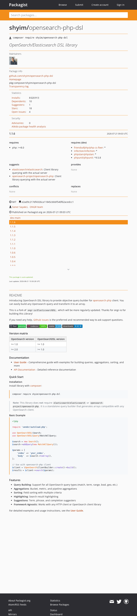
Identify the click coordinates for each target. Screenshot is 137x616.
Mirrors (12, 614)
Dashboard (56, 614)
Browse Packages (59, 604)
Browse (63, 4)
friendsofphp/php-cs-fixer (88, 147)
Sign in (120, 4)
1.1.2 (12, 239)
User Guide (20, 362)
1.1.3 (12, 235)
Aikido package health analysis (29, 126)
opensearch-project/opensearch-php (32, 176)
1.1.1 (12, 243)
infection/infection (84, 150)
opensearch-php (102, 300)
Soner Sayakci (20, 207)
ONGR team (36, 207)
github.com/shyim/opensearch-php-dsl (31, 75)
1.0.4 (12, 261)
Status (53, 610)
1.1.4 (12, 230)
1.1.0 (12, 248)
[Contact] (111, 602)
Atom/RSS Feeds (17, 604)
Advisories (17, 123)
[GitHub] (126, 602)
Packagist (18, 4)
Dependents (18, 101)
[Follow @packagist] (119, 602)
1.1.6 (12, 222)
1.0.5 (12, 257)
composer (35, 385)
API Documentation (24, 369)
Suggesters (18, 104)
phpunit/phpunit (83, 157)
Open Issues (19, 111)
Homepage (15, 79)
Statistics (55, 600)
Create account (100, 4)
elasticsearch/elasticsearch (27, 169)
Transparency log (19, 86)
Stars (14, 108)
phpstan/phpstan (84, 154)
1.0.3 (12, 265)
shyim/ (19, 27)
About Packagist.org (19, 600)
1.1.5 (12, 226)
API (10, 610)
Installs (16, 97)
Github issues (41, 319)
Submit (79, 4)
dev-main (15, 217)
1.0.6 (12, 252)
